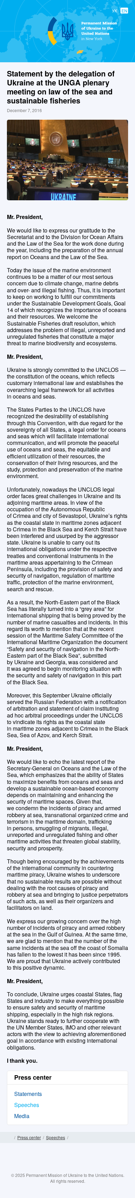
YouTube (74, 1167)
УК (114, 10)
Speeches (26, 1105)
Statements (28, 1094)
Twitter (60, 1167)
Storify (87, 1167)
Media (21, 1116)
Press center (29, 1137)
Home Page (9, 1137)
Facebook (47, 1167)
